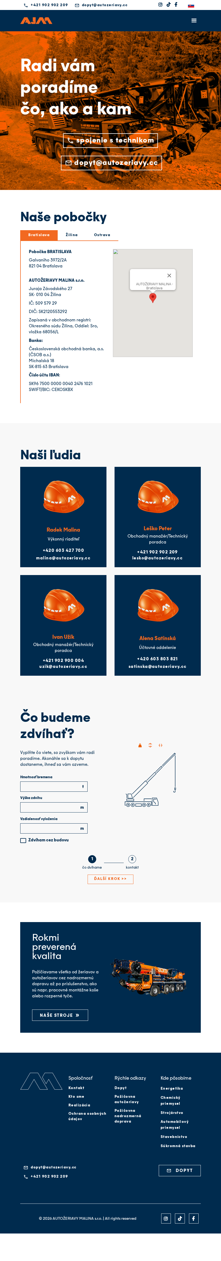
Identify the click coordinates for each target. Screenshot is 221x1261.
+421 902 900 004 (63, 661)
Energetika (172, 1088)
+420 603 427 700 (63, 551)
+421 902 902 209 (157, 552)
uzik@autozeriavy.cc (63, 667)
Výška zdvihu (31, 798)
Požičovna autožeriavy (127, 1099)
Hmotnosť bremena (36, 777)
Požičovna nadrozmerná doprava (128, 1116)
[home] (36, 20)
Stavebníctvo (174, 1137)
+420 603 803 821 (157, 659)
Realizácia (79, 1105)
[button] (194, 5)
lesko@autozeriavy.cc (157, 558)
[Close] (169, 275)
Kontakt (76, 1088)
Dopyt (121, 1088)
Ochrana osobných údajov (87, 1116)
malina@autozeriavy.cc (63, 558)
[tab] (39, 235)
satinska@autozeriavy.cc (158, 667)
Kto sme (76, 1097)
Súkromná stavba (178, 1146)
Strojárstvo (172, 1113)
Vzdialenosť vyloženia (38, 819)
